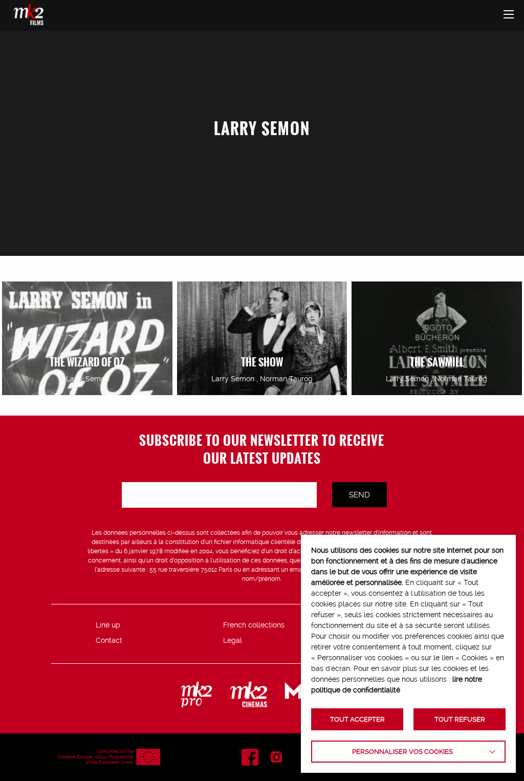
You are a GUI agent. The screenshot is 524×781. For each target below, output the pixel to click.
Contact (109, 640)
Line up (108, 625)
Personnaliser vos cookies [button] (402, 751)
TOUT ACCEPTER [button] (357, 719)
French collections (254, 625)
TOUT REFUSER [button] (459, 719)
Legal (232, 640)
